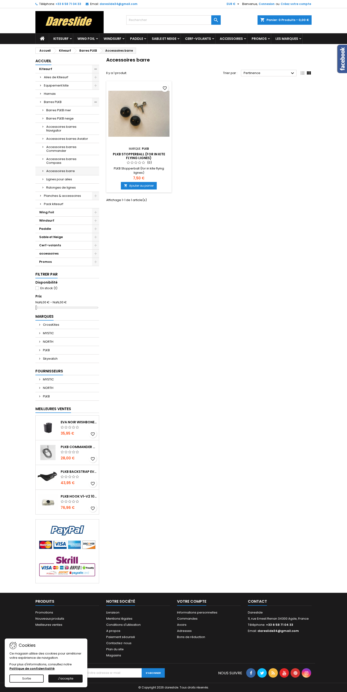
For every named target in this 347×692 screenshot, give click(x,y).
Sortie (26, 678)
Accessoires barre (60, 171)
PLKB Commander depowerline (79, 447)
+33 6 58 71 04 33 (68, 4)
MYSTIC (48, 333)
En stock (48, 288)
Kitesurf (61, 38)
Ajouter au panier (139, 186)
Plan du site (115, 649)
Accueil (43, 61)
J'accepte (65, 678)
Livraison (112, 612)
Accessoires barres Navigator (61, 128)
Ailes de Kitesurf (56, 77)
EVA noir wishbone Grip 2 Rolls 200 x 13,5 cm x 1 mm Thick (79, 422)
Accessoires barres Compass (61, 161)
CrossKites (50, 324)
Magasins (113, 655)
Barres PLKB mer (58, 110)
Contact (257, 601)
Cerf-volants (198, 38)
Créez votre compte (296, 4)
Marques (44, 316)
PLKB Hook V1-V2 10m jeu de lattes (79, 496)
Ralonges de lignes (61, 187)
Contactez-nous (118, 643)
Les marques (286, 38)
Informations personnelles (197, 612)
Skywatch (50, 358)
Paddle (136, 38)
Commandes (187, 618)
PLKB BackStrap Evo (79, 472)
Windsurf (112, 38)
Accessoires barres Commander (61, 149)
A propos (113, 631)
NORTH (47, 341)
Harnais (50, 93)
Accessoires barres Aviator (67, 138)
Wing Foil (86, 38)
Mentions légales (119, 618)
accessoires (231, 38)
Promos (259, 38)
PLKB (46, 350)
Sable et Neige (164, 38)
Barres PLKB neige (60, 118)
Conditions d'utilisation (123, 624)
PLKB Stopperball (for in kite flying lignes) (139, 156)
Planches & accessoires (62, 196)
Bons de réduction (191, 637)
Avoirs (181, 624)
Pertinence (269, 73)
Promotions (44, 612)
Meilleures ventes (48, 624)
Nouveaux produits (49, 618)
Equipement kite (56, 85)
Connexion (267, 4)
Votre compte (191, 601)
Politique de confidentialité (32, 668)
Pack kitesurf (53, 204)
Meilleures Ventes (53, 409)
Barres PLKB (53, 102)
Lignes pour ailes (59, 179)
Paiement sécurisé (120, 637)
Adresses (184, 631)
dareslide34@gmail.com (118, 4)
